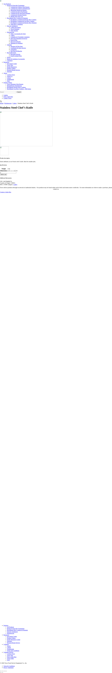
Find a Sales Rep (8, 96)
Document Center (12, 63)
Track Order (10, 658)
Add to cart (3, 174)
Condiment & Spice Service (18, 48)
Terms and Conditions (13, 650)
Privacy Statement (8, 667)
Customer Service (8, 652)
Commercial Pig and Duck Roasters (20, 13)
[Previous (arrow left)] (0, 672)
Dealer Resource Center (13, 639)
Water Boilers (14, 30)
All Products (10, 627)
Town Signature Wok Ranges (15, 84)
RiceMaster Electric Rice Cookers (16, 87)
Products (6, 625)
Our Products (7, 4)
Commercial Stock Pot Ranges (18, 12)
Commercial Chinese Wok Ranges (19, 7)
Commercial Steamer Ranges (18, 15)
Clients (9, 78)
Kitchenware (10, 32)
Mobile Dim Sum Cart (16, 16)
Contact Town (11, 74)
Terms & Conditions (9, 666)
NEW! (9, 57)
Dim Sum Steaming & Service (18, 38)
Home (1, 103)
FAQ (8, 81)
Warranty (9, 71)
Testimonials (10, 79)
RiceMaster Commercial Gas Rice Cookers (22, 21)
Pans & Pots (13, 40)
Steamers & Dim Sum (16, 46)
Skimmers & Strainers (16, 43)
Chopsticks (13, 49)
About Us (9, 76)
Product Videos (11, 68)
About (5, 73)
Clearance (10, 60)
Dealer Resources (12, 67)
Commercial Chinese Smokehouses (20, 8)
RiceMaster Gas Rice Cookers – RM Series (19, 89)
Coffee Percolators (15, 27)
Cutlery (12, 35)
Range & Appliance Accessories (16, 59)
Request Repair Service (13, 70)
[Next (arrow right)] (2, 672)
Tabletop (9, 45)
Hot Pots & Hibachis (16, 51)
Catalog (6, 95)
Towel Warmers (14, 29)
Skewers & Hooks (15, 41)
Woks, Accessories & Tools (18, 34)
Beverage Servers (15, 54)
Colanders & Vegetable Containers (20, 37)
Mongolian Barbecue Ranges (18, 10)
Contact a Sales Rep (5, 192)
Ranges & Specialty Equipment (15, 5)
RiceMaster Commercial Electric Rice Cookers (23, 19)
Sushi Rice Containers (16, 24)
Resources (6, 62)
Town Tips (10, 65)
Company (6, 644)
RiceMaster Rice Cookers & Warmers (17, 18)
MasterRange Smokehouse (14, 85)
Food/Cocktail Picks (16, 56)
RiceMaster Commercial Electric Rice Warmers (23, 23)
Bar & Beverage (11, 52)
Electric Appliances (12, 26)
